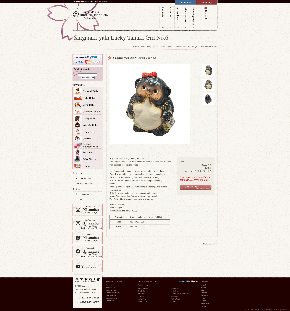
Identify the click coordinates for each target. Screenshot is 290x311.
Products (87, 85)
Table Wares (87, 158)
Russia (203, 301)
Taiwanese (205, 303)
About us (170, 17)
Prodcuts (160, 47)
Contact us (80, 199)
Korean (203, 306)
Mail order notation (84, 184)
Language (207, 2)
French (203, 287)
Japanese (186, 2)
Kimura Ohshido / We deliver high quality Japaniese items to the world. (90, 15)
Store (78, 189)
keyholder (174, 291)
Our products (178, 17)
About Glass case (83, 178)
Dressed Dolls (87, 90)
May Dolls (87, 104)
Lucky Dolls (170, 47)
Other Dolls (87, 131)
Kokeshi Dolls (87, 124)
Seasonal (87, 152)
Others (87, 165)
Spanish (204, 293)
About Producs (111, 287)
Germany (204, 295)
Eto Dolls (87, 111)
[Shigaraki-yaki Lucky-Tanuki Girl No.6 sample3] (208, 106)
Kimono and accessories (87, 145)
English (203, 285)
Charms (87, 138)
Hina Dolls (87, 97)
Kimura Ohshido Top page (163, 17)
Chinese (204, 298)
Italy (202, 290)
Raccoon (181, 47)
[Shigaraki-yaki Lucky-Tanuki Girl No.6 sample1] (208, 78)
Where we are (185, 17)
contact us (206, 17)
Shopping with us (193, 17)
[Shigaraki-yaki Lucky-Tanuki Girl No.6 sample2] (208, 92)
